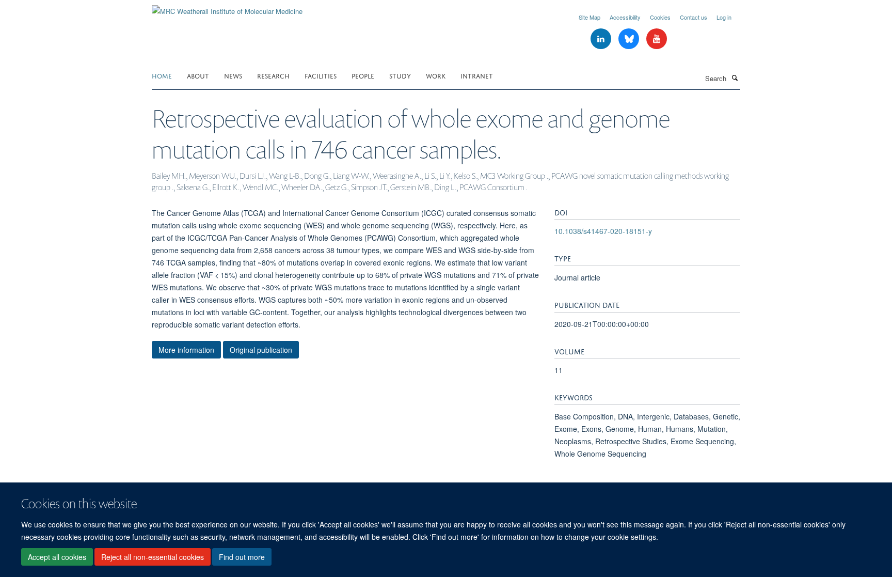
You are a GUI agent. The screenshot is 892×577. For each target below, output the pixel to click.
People (363, 75)
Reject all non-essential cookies (152, 557)
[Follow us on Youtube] (656, 39)
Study (400, 75)
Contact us (693, 17)
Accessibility (625, 17)
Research (273, 75)
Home (162, 75)
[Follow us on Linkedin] (602, 39)
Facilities (321, 75)
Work (435, 75)
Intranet (476, 75)
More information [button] (186, 350)
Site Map (589, 17)
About (198, 75)
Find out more (242, 557)
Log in (723, 17)
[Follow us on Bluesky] (629, 39)
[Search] (734, 77)
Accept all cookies (57, 557)
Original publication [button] (261, 350)
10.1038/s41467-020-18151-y (603, 231)
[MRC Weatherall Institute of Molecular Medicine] (227, 7)
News (233, 75)
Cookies (660, 17)
